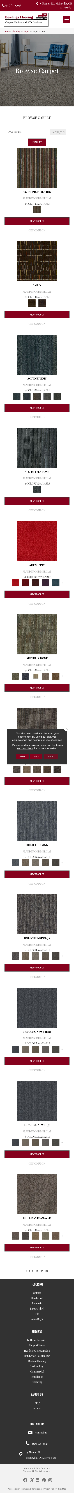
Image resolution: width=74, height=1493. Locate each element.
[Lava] (35, 862)
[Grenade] (25, 862)
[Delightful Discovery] (37, 634)
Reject (36, 756)
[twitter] (31, 1479)
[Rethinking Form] (47, 769)
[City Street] (57, 395)
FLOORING (37, 1284)
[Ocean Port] (26, 395)
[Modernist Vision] (35, 675)
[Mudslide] (37, 167)
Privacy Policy (49, 1489)
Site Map (62, 1489)
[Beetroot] (35, 582)
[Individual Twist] (37, 769)
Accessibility (13, 1489)
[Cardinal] (37, 540)
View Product (37, 221)
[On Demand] (55, 1049)
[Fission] (45, 862)
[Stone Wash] (55, 582)
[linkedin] (37, 1479)
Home (7, 31)
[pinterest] (44, 1479)
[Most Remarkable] (25, 675)
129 (36, 1271)
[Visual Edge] (37, 727)
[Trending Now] (25, 1049)
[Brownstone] (37, 395)
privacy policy (38, 744)
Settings (51, 756)
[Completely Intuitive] (35, 1235)
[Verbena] (45, 582)
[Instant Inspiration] (55, 1235)
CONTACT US (37, 1424)
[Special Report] (35, 1049)
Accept (22, 756)
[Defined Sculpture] (26, 769)
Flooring (16, 31)
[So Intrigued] (37, 1193)
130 (41, 1271)
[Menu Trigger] (66, 19)
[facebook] (25, 1479)
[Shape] (37, 820)
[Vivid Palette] (55, 675)
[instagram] (50, 1479)
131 (46, 1271)
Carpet (25, 31)
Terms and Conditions (31, 1489)
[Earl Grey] (47, 395)
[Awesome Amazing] (45, 675)
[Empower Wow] (45, 1235)
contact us (41, 1432)
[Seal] (55, 862)
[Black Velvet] (42, 302)
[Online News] (37, 1007)
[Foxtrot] (37, 447)
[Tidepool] (37, 354)
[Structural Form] (57, 769)
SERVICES (37, 1331)
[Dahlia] (25, 582)
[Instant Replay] (45, 1049)
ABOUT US (37, 1394)
